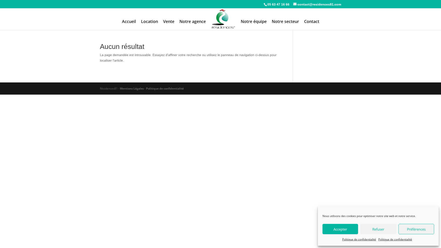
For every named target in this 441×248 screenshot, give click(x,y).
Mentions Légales (132, 88)
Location (149, 22)
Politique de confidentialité (359, 239)
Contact (311, 22)
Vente (168, 22)
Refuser (378, 229)
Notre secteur (285, 22)
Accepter (340, 229)
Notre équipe (254, 22)
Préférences (416, 229)
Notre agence (192, 22)
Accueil (129, 22)
